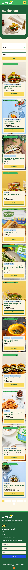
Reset (14, 58)
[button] (24, 2)
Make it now (14, 93)
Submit (14, 556)
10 (24, 501)
